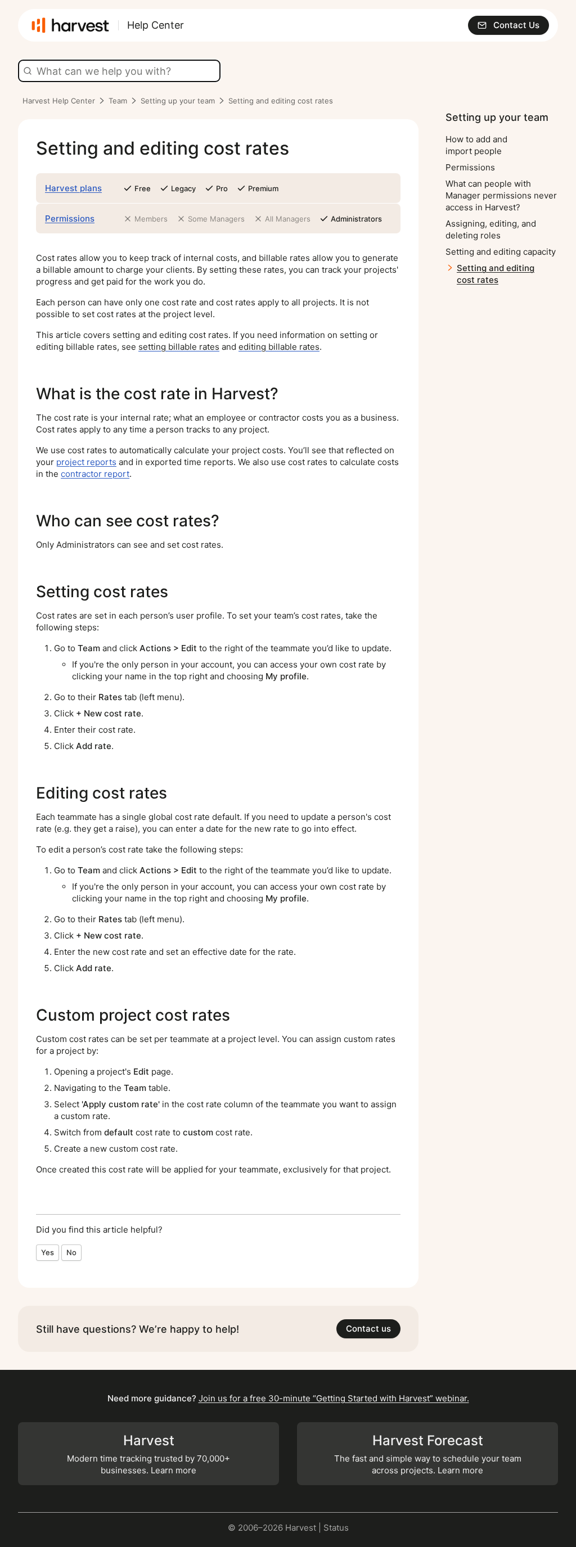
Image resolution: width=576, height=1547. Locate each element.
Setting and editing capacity (501, 251)
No (71, 1252)
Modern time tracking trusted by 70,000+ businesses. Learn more (148, 1454)
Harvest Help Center (58, 100)
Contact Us (516, 25)
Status (336, 1527)
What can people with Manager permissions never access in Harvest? (501, 195)
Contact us (368, 1328)
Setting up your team (178, 100)
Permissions (69, 218)
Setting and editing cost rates (495, 274)
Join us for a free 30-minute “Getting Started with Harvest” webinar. (334, 1398)
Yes (47, 1252)
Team (118, 100)
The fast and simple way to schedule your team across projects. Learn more (427, 1454)
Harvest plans (73, 188)
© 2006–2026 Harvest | (275, 1527)
